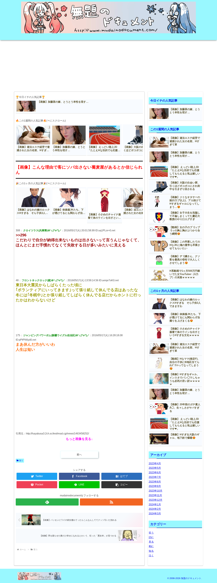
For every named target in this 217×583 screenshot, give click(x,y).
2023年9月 (155, 486)
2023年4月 (155, 463)
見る (151, 541)
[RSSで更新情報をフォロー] (111, 502)
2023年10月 (155, 490)
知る (151, 551)
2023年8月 (155, 481)
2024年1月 (155, 504)
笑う (21, 460)
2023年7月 (155, 477)
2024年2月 (155, 509)
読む (151, 537)
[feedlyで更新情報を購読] (47, 502)
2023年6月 (155, 472)
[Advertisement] (108, 65)
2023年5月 (155, 468)
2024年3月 (155, 513)
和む (151, 546)
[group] (33, 140)
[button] (137, 140)
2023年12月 (155, 500)
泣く (151, 555)
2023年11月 (155, 495)
